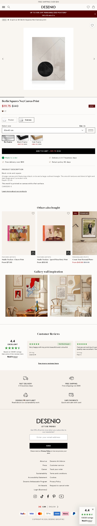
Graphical (14, 20)
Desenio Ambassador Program (35, 482)
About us (43, 461)
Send (48, 446)
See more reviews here (48, 363)
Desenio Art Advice (57, 461)
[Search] (8, 7)
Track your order (56, 469)
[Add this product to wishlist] (92, 25)
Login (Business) (40, 490)
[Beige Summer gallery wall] (70, 296)
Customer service (57, 465)
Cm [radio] (80, 126)
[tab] (12, 96)
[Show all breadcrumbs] (4, 20)
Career (44, 469)
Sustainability (41, 473)
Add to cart (48, 151)
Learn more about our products (14, 191)
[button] (90, 130)
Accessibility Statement (37, 477)
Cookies (53, 477)
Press (45, 465)
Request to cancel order (59, 486)
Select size (6, 126)
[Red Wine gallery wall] (26, 296)
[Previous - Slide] (3, 59)
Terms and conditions (58, 473)
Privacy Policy (45, 451)
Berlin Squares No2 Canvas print (33, 20)
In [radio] (84, 126)
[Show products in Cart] (93, 7)
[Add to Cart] (33, 253)
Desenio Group (54, 519)
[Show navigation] (3, 7)
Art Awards (42, 486)
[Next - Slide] (94, 59)
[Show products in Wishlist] (88, 7)
